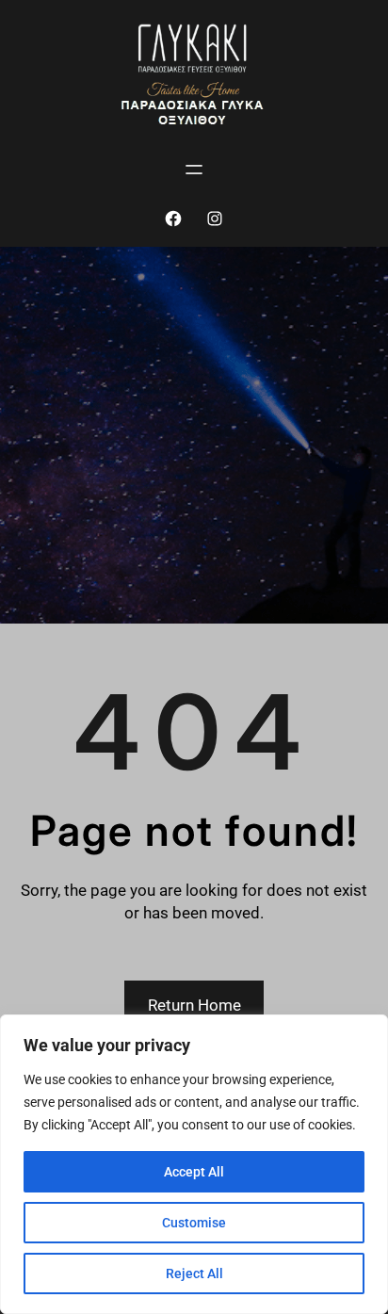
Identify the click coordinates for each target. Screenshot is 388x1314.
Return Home (194, 1005)
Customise (194, 1222)
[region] (194, 1164)
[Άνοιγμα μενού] (194, 170)
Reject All (194, 1273)
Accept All (194, 1171)
